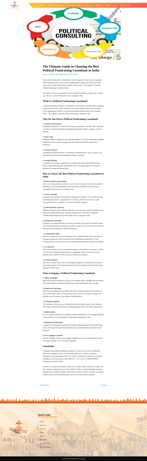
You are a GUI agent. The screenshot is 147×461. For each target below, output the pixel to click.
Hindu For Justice (74, 5)
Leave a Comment (48, 74)
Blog (115, 5)
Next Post (105, 385)
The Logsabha (80, 359)
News (108, 5)
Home (42, 5)
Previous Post (43, 385)
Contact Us (125, 5)
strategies (59, 341)
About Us (88, 5)
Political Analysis (55, 5)
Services (98, 5)
